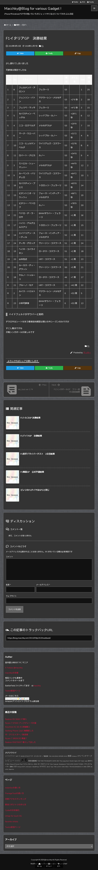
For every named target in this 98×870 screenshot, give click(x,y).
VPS (79, 756)
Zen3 (48, 767)
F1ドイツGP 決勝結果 (31, 435)
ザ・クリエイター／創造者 (16, 734)
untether (10, 756)
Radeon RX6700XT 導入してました (20, 742)
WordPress (35, 767)
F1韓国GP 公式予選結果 (32, 472)
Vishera (74, 756)
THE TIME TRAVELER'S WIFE (46, 761)
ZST (79, 761)
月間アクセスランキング (15, 799)
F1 (26, 25)
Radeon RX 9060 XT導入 (16, 719)
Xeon (82, 761)
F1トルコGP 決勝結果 (30, 417)
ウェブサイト (11, 596)
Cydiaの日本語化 (12, 810)
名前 (8, 585)
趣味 (18, 25)
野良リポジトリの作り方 (15, 804)
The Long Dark (64, 761)
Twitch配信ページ (12, 691)
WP (17, 756)
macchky (37, 685)
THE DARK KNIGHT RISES (74, 764)
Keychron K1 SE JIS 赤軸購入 (17, 727)
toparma (11, 769)
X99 (58, 761)
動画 (69, 756)
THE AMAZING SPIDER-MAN (58, 756)
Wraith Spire (73, 761)
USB (15, 766)
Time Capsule (54, 764)
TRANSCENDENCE (75, 767)
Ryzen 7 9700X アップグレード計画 (20, 723)
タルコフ (28, 756)
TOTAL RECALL (28, 764)
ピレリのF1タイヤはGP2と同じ (34, 490)
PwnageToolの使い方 (14, 793)
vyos (86, 761)
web (17, 760)
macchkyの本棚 (11, 673)
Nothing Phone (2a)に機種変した (19, 730)
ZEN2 (35, 764)
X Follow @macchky (14, 667)
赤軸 (11, 767)
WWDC (43, 766)
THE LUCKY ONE (59, 767)
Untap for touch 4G (13, 816)
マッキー (87, 352)
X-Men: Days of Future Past (14, 764)
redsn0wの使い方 (12, 787)
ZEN (88, 766)
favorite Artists (11, 821)
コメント (9, 557)
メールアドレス (43, 585)
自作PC (90, 761)
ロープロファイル (43, 764)
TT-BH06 (22, 756)
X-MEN (84, 767)
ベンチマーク (86, 756)
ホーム (8, 25)
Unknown (29, 767)
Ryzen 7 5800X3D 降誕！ (16, 738)
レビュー (9, 760)
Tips (51, 767)
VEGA (67, 767)
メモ (24, 760)
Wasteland (62, 764)
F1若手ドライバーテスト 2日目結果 (37, 454)
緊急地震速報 (32, 761)
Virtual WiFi (21, 767)
